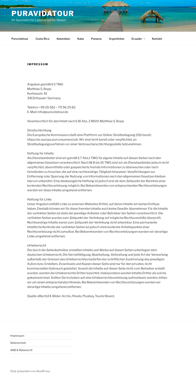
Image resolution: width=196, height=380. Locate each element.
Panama (96, 38)
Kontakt (157, 38)
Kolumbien (63, 38)
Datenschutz (18, 342)
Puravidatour (42, 13)
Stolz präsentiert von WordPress (30, 371)
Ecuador (136, 38)
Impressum (17, 335)
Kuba (80, 38)
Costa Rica (42, 38)
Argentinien (116, 38)
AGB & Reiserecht (21, 350)
